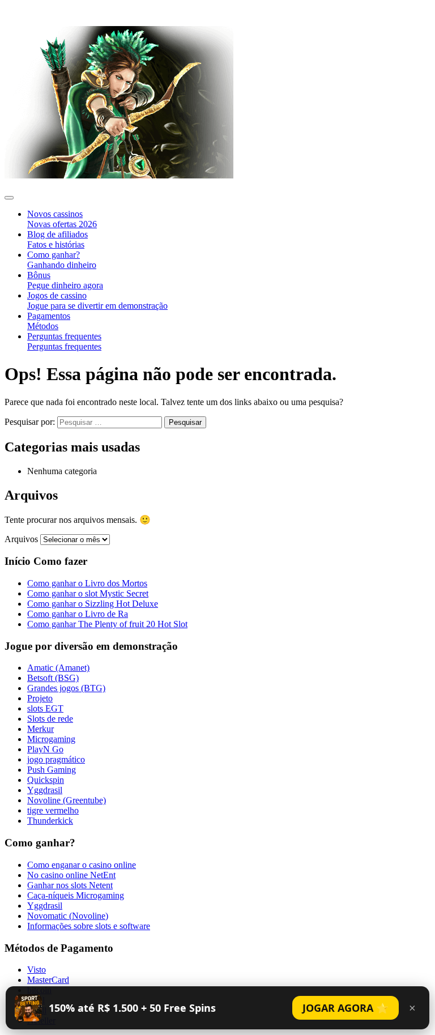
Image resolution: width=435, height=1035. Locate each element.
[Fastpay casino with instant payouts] (119, 175)
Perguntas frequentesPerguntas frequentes (64, 341)
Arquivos (21, 539)
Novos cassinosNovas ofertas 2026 (62, 219)
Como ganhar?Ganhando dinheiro (61, 260)
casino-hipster (35, 10)
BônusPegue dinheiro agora (65, 280)
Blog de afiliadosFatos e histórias (57, 239)
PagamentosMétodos (48, 321)
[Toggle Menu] (9, 197)
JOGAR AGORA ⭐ (345, 1008)
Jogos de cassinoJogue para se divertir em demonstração (97, 300)
